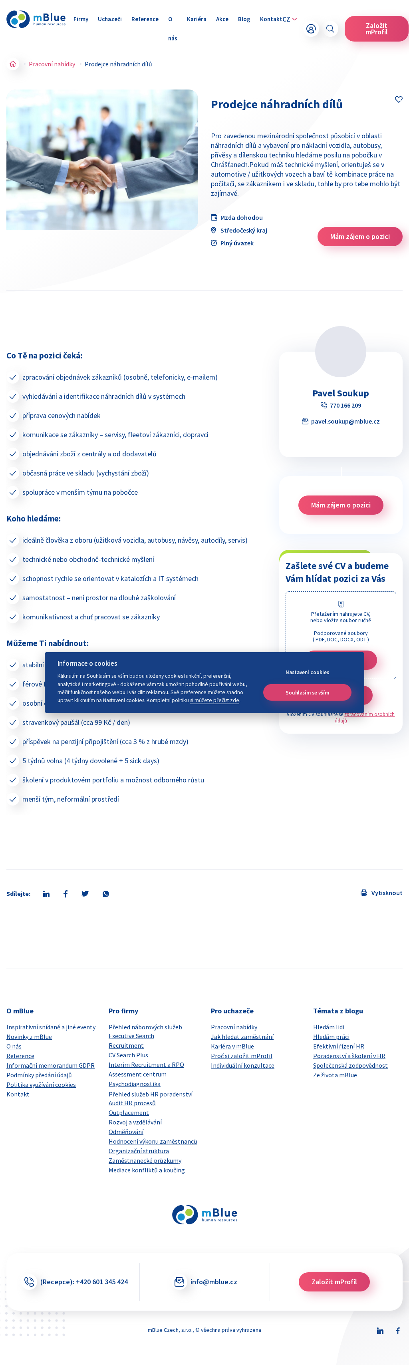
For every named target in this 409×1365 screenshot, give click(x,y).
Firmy (80, 19)
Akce (222, 19)
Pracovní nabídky (52, 64)
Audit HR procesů (132, 1103)
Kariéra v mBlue (232, 1046)
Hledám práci (331, 1037)
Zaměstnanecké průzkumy (145, 1160)
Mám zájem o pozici (360, 236)
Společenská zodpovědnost (350, 1065)
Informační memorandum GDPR (50, 1065)
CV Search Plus (128, 1055)
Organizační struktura (139, 1151)
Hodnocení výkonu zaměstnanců (153, 1141)
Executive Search (131, 1036)
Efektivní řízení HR (338, 1046)
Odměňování (126, 1132)
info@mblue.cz (214, 1281)
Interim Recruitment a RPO (146, 1065)
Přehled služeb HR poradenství (151, 1094)
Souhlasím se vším (307, 692)
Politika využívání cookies (41, 1084)
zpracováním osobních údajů (365, 717)
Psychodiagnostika (135, 1084)
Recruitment (126, 1045)
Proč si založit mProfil (241, 1056)
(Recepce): (84, 1281)
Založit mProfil (376, 28)
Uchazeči (110, 19)
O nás (172, 28)
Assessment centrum (138, 1074)
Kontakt (271, 19)
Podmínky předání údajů (39, 1075)
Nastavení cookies (307, 672)
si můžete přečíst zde (214, 700)
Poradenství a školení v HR (349, 1056)
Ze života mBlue (335, 1075)
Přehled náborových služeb (145, 1027)
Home (12, 64)
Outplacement (129, 1112)
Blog (244, 19)
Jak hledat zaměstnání (242, 1037)
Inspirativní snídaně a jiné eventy (50, 1027)
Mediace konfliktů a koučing (147, 1170)
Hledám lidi (328, 1027)
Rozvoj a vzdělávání (135, 1122)
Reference (145, 19)
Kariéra (196, 19)
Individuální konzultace (242, 1065)
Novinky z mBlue (29, 1037)
